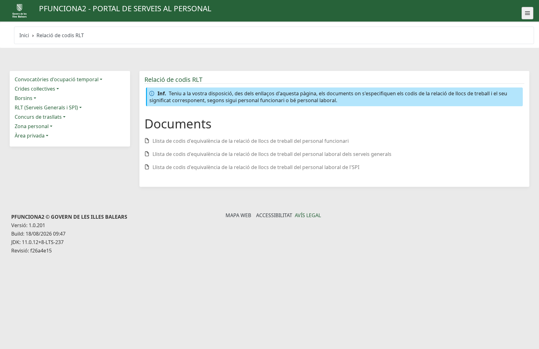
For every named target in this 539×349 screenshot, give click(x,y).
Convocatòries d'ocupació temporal (57, 79)
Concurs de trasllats (38, 116)
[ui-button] (527, 13)
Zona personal (32, 126)
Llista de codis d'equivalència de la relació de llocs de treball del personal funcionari (251, 140)
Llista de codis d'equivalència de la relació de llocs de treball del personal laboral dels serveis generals (272, 154)
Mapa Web (238, 215)
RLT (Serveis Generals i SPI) (46, 107)
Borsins (23, 98)
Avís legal (308, 215)
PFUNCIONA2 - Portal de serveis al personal (125, 8)
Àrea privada (30, 135)
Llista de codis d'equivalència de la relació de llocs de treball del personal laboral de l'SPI (256, 167)
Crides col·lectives (35, 88)
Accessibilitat (274, 215)
